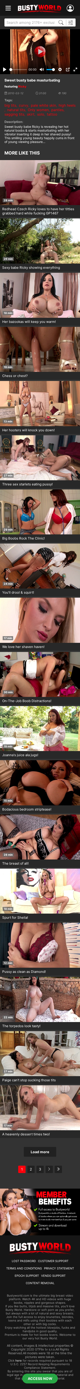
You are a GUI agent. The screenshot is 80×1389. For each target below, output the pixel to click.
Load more (40, 1152)
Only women (38, 110)
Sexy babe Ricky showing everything (31, 267)
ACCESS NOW (40, 1378)
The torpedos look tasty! (21, 1026)
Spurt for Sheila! (15, 917)
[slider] (18, 69)
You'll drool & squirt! (18, 592)
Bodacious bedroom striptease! (26, 809)
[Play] (40, 51)
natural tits (16, 110)
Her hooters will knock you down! (28, 430)
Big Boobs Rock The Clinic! (23, 538)
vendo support (53, 1275)
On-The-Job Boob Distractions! (26, 701)
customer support (53, 1261)
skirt (30, 114)
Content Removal (40, 1283)
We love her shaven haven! (23, 647)
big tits (10, 105)
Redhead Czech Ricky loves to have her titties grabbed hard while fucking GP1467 (38, 211)
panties (57, 110)
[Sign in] (71, 8)
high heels (67, 105)
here (18, 1360)
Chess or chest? (15, 376)
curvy (23, 105)
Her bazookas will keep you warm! (29, 322)
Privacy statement (59, 1268)
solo (40, 114)
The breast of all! (15, 863)
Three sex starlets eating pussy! (27, 484)
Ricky (22, 86)
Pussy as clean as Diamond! (24, 971)
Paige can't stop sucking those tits (29, 1080)
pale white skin (43, 105)
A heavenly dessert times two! (26, 1134)
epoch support (27, 1275)
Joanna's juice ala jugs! (20, 755)
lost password (24, 1261)
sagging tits (14, 114)
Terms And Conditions (24, 1268)
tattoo (52, 114)
